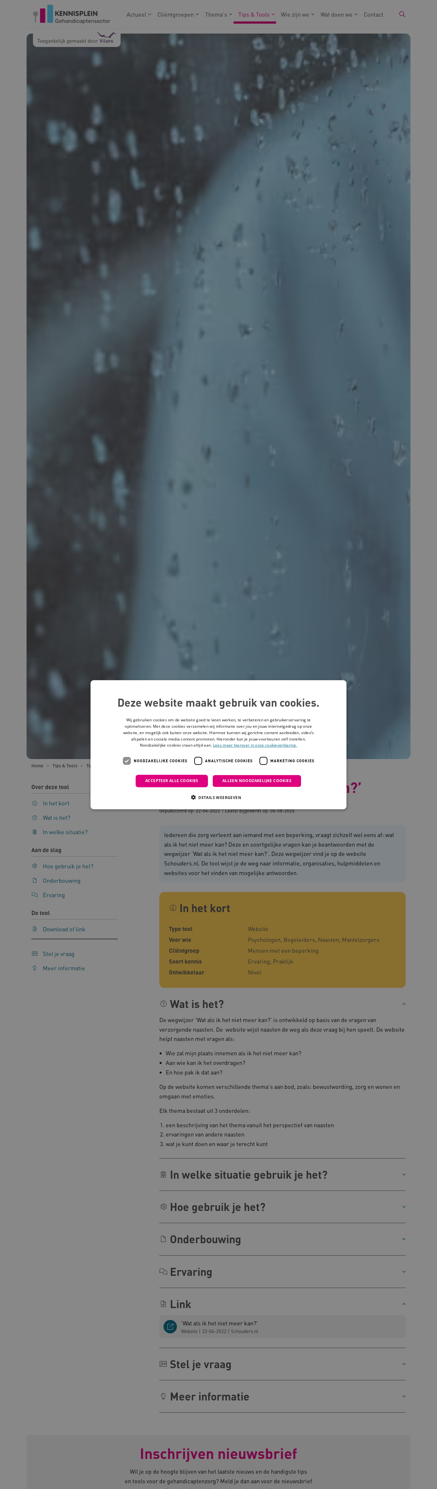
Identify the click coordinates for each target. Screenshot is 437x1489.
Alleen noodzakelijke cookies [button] (256, 780)
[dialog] (218, 744)
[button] (218, 797)
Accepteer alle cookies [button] (171, 780)
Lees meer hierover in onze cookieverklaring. (255, 745)
